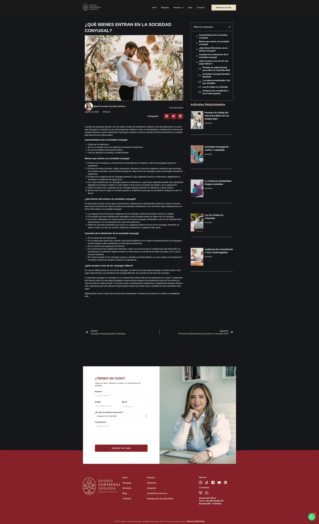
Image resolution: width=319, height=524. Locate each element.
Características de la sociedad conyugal (213, 36)
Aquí (87, 293)
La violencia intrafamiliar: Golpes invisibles (216, 81)
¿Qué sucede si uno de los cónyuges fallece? (214, 62)
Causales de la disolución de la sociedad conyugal (213, 55)
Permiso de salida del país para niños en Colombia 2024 (216, 68)
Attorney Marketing (196, 521)
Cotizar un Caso (121, 448)
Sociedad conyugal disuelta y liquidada (216, 75)
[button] (166, 116)
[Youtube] (219, 482)
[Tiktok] (206, 482)
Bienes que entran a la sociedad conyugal (214, 42)
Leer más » (209, 123)
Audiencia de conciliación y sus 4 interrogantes (215, 92)
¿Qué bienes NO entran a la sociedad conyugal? (213, 49)
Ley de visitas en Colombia (215, 87)
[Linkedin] (225, 482)
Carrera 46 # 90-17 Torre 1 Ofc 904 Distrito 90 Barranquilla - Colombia (211, 501)
